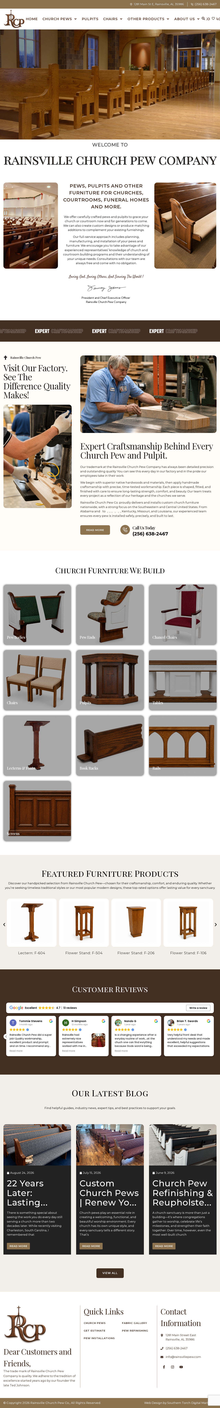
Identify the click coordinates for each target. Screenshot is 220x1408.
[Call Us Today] (125, 530)
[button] (4, 924)
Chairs (110, 19)
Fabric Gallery (134, 1323)
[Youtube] (181, 1367)
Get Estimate (94, 1330)
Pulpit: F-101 (188, 953)
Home (32, 19)
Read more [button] (16, 1051)
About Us (184, 19)
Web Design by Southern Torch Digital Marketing (180, 1403)
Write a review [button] (198, 1008)
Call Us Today (144, 527)
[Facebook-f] (164, 1367)
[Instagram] (172, 1367)
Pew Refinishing (135, 1330)
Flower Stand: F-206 (84, 953)
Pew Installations (99, 1338)
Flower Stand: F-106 (136, 953)
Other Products (146, 19)
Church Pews (57, 19)
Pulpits (90, 19)
